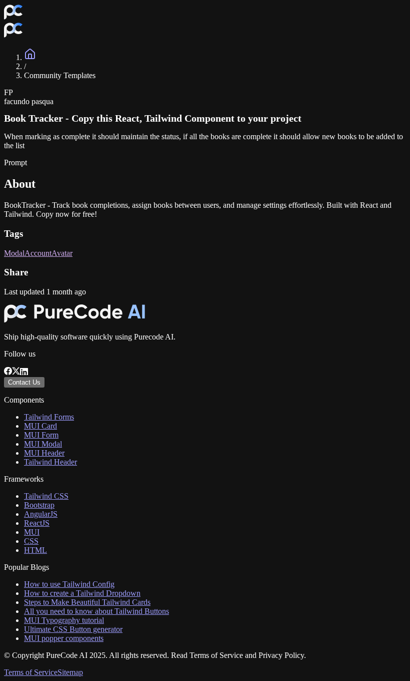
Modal (14, 253)
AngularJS (41, 514)
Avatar (62, 253)
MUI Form (41, 435)
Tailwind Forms (49, 417)
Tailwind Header (50, 462)
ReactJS (37, 523)
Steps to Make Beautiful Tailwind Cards (87, 602)
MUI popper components (64, 638)
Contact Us (24, 382)
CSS (31, 541)
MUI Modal (43, 444)
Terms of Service (31, 672)
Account (38, 253)
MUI (32, 532)
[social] (8, 372)
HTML (35, 550)
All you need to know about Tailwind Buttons (96, 611)
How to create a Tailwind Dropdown (82, 593)
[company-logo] (13, 17)
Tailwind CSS (46, 496)
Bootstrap (39, 505)
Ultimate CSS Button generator (73, 629)
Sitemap (70, 672)
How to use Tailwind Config (69, 584)
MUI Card (40, 426)
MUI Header (44, 453)
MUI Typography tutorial (64, 620)
